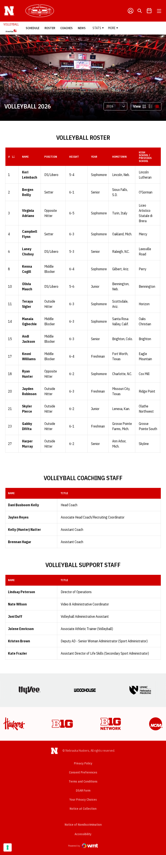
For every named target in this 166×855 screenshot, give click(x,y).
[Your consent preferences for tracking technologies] (7, 847)
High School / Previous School (145, 156)
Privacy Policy (83, 763)
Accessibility (83, 834)
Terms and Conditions (83, 781)
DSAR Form (83, 790)
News (82, 28)
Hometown (119, 156)
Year (94, 156)
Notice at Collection (83, 809)
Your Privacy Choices (83, 800)
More (111, 28)
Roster (50, 28)
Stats (97, 28)
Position (50, 156)
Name (25, 156)
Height (74, 156)
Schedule (32, 28)
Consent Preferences (83, 772)
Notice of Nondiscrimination (83, 825)
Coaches (66, 28)
